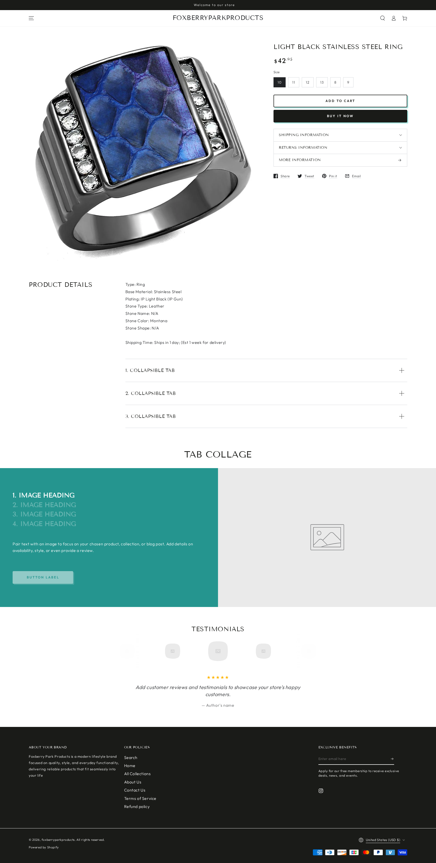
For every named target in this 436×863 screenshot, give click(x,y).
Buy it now (340, 116)
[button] (382, 18)
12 (308, 82)
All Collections (137, 773)
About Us (133, 781)
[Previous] (128, 651)
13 (322, 82)
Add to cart (340, 101)
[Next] (307, 651)
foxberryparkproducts (58, 840)
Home (129, 765)
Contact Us (135, 790)
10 (280, 82)
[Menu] (31, 18)
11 (293, 82)
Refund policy (137, 806)
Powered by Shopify (44, 847)
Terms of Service (140, 798)
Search (131, 757)
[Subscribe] (392, 759)
